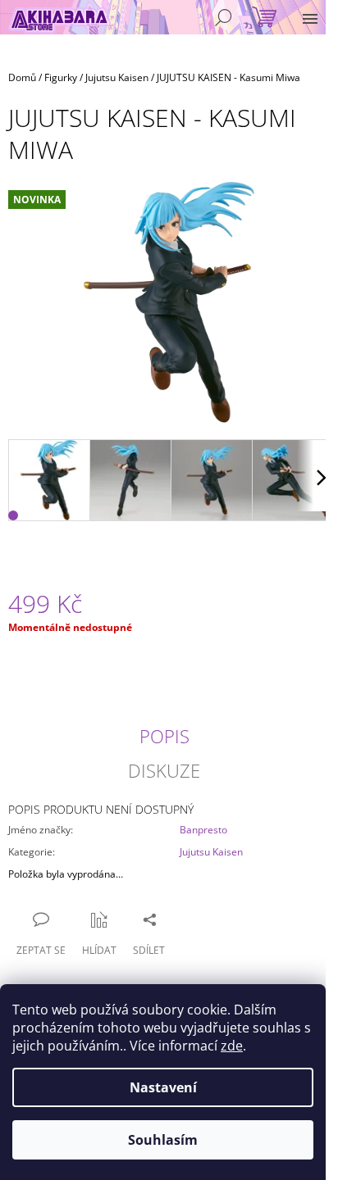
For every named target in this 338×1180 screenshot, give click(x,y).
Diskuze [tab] (164, 770)
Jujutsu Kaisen (211, 852)
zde (232, 1046)
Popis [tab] (164, 736)
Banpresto (203, 830)
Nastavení (163, 1087)
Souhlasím (163, 1140)
